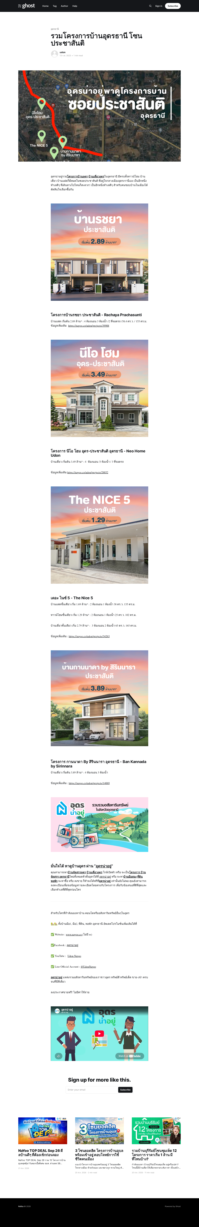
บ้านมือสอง (130, 877)
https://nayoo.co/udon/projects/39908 (88, 325)
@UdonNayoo (88, 966)
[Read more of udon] (54, 54)
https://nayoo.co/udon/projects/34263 (89, 636)
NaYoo (21, 1206)
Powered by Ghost (173, 1206)
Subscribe (173, 6)
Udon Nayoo (74, 956)
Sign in (158, 6)
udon (63, 52)
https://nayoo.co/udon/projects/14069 (89, 783)
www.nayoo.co (74, 934)
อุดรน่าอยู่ (103, 866)
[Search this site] (150, 6)
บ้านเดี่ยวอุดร (96, 176)
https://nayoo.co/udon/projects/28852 (87, 472)
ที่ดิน (140, 877)
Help (74, 6)
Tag (55, 6)
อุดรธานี (55, 29)
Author (64, 6)
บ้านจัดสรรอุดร (77, 872)
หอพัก (54, 881)
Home (45, 6)
